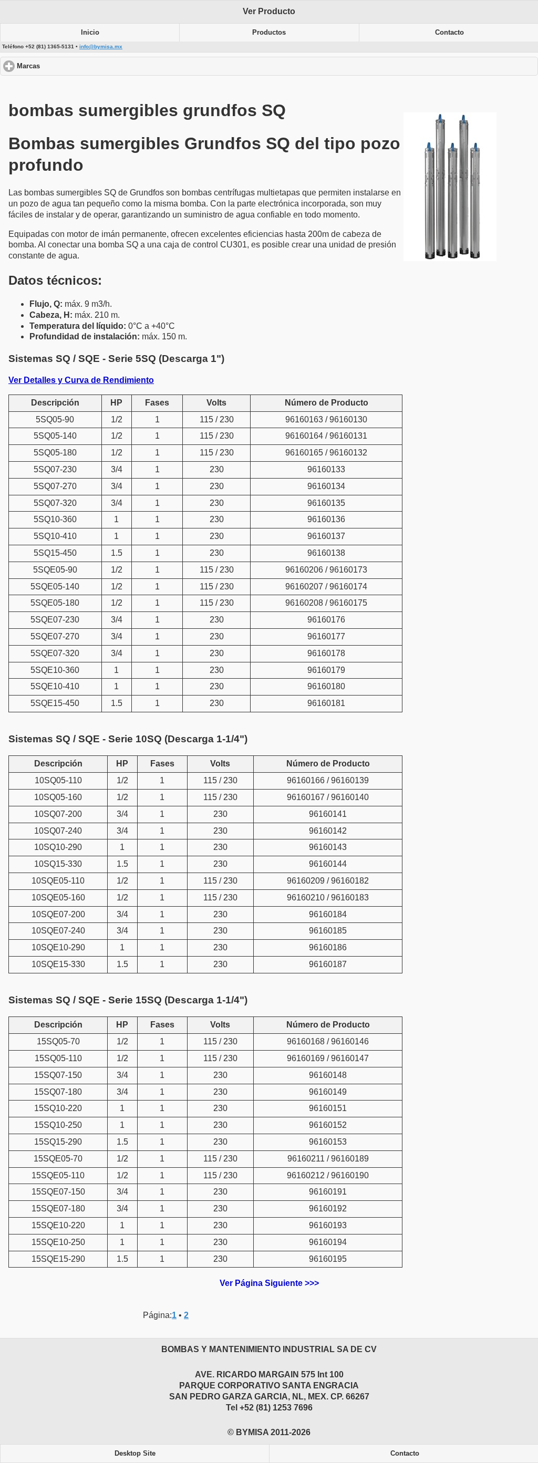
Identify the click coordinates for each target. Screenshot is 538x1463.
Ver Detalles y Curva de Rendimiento (81, 380)
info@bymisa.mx (100, 46)
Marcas (68, 66)
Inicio (90, 32)
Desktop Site (135, 1453)
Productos (269, 32)
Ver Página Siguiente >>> (269, 1283)
